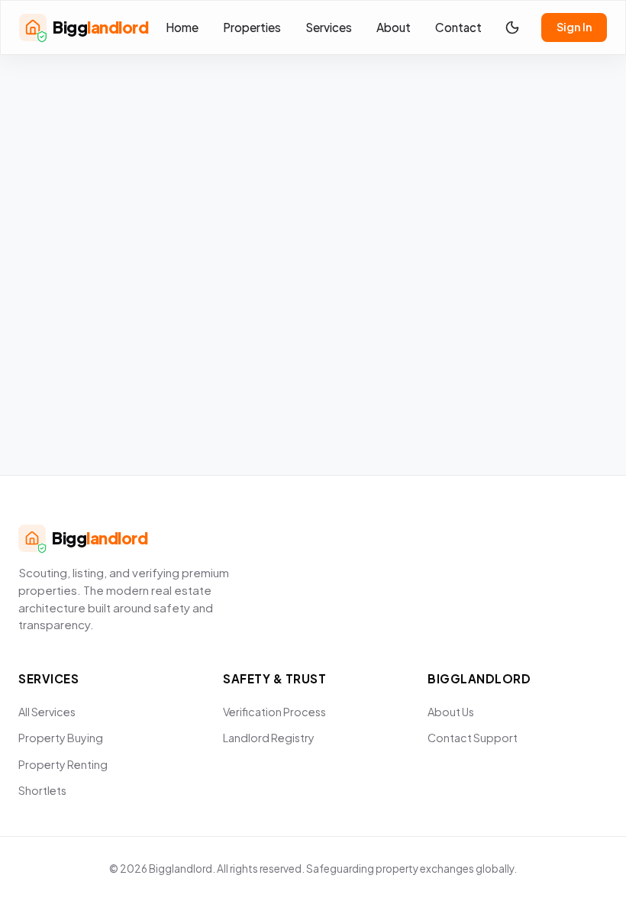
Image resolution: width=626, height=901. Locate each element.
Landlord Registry (269, 737)
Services (328, 27)
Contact (458, 27)
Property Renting (63, 764)
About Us (451, 712)
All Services (47, 712)
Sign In (574, 27)
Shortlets (42, 790)
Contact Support (473, 737)
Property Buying (60, 737)
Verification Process (274, 712)
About (393, 27)
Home (182, 27)
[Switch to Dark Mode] (512, 27)
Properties (252, 27)
